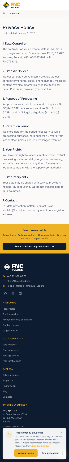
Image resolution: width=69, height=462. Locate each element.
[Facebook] (5, 293)
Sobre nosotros (10, 375)
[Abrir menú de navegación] (62, 5)
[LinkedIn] (20, 293)
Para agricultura (11, 355)
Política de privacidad (39, 446)
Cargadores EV (10, 330)
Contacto (7, 396)
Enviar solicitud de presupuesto (32, 246)
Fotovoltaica (9, 308)
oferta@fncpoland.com (19, 281)
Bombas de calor (11, 325)
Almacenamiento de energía (17, 319)
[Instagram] (13, 293)
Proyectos (8, 380)
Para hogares (10, 344)
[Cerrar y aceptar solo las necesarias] (62, 432)
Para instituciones (12, 361)
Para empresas (10, 350)
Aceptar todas (26, 453)
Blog (5, 391)
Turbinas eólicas (11, 314)
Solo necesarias (50, 453)
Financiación (9, 385)
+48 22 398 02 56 (16, 276)
